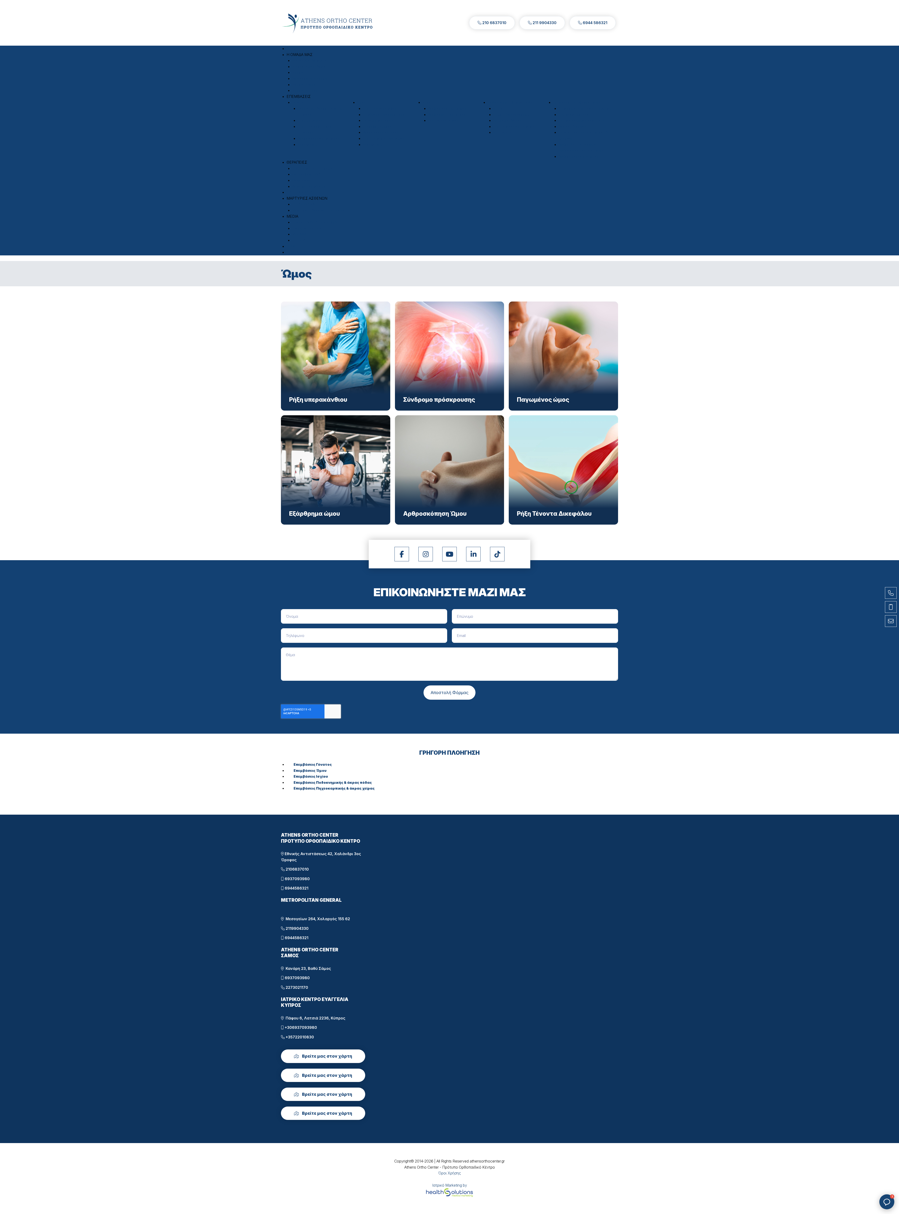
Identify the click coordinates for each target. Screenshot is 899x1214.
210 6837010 (493, 22)
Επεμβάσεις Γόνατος (313, 764)
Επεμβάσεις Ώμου (310, 771)
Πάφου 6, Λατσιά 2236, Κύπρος (314, 1018)
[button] (300, 54)
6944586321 (296, 888)
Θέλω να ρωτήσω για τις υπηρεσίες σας (859, 1155)
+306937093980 (300, 1027)
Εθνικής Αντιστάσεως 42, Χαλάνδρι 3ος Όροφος (321, 856)
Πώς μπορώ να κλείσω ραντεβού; (857, 1171)
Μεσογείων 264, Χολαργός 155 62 (317, 918)
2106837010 (297, 869)
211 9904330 (544, 22)
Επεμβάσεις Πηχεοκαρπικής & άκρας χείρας (334, 788)
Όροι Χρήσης (449, 1173)
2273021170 (296, 987)
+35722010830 (299, 1037)
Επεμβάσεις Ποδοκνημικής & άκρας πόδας (333, 782)
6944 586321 (594, 22)
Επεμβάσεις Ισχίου (311, 776)
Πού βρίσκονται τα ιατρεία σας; (866, 1185)
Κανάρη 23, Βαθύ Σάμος (307, 968)
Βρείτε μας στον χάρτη (326, 1056)
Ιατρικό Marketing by (449, 1185)
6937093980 (297, 878)
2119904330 (297, 928)
